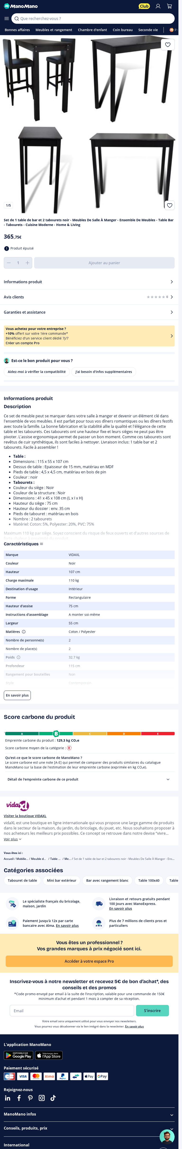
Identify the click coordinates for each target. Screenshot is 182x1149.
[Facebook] (19, 1098)
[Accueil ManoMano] (69, 6)
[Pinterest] (30, 1098)
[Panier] (169, 6)
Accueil (9, 859)
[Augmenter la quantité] (27, 262)
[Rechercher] (16, 18)
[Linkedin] (7, 1098)
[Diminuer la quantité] (8, 262)
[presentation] (168, 779)
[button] (23, 631)
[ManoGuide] (167, 1136)
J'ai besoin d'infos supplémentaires (104, 371)
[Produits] (6, 18)
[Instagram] (42, 1098)
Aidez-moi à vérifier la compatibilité (37, 371)
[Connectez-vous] (158, 6)
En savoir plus (134, 1026)
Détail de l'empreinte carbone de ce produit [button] (43, 779)
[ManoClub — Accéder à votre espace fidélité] (144, 6)
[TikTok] (53, 1098)
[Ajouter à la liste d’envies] (170, 205)
